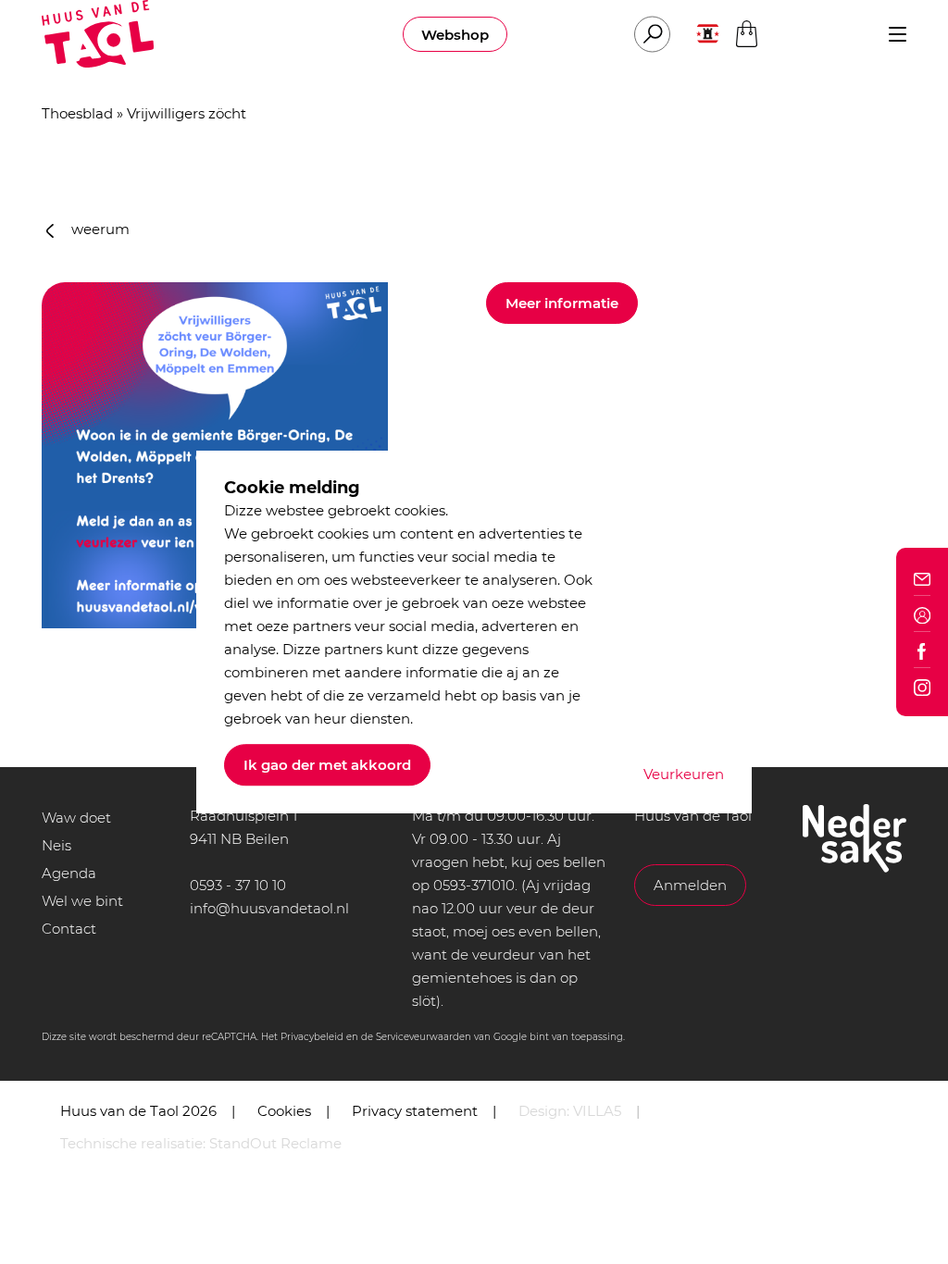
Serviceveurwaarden (423, 1037)
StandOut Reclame (275, 1143)
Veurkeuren (683, 774)
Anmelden (690, 885)
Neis (56, 845)
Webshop (455, 34)
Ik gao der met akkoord (327, 765)
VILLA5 (597, 1111)
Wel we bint (82, 901)
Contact (69, 928)
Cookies (284, 1111)
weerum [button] (99, 229)
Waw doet (76, 817)
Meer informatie (561, 303)
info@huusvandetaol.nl (269, 908)
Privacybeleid (312, 1037)
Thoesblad (77, 113)
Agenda (69, 873)
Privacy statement (415, 1111)
